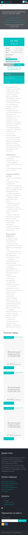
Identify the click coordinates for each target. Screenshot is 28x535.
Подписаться (22, 520)
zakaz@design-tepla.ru (8, 504)
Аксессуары (5, 491)
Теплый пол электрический (9, 487)
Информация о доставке (13, 61)
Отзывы (7, 81)
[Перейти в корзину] (26, 1)
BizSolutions (9, 532)
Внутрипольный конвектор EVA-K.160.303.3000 (14, 425)
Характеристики (9, 78)
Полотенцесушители (7, 485)
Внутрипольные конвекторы (10, 483)
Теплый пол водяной (7, 489)
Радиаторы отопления (8, 481)
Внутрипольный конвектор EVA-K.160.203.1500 (14, 354)
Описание (8, 74)
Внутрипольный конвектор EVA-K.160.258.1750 (14, 389)
